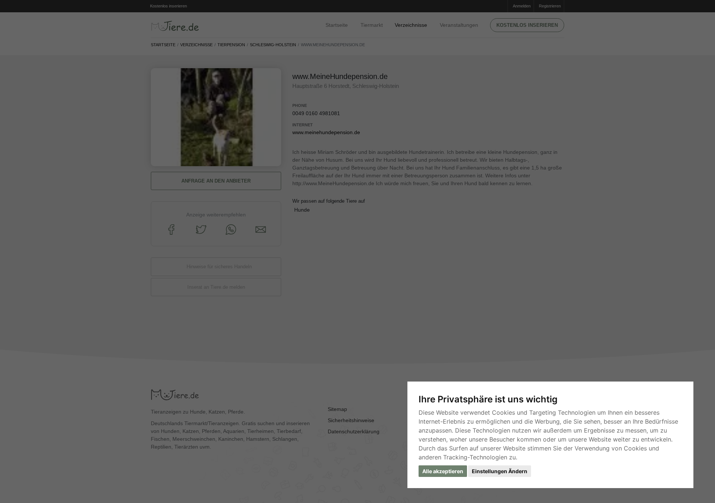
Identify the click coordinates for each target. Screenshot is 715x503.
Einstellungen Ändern (499, 471)
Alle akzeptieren (442, 471)
